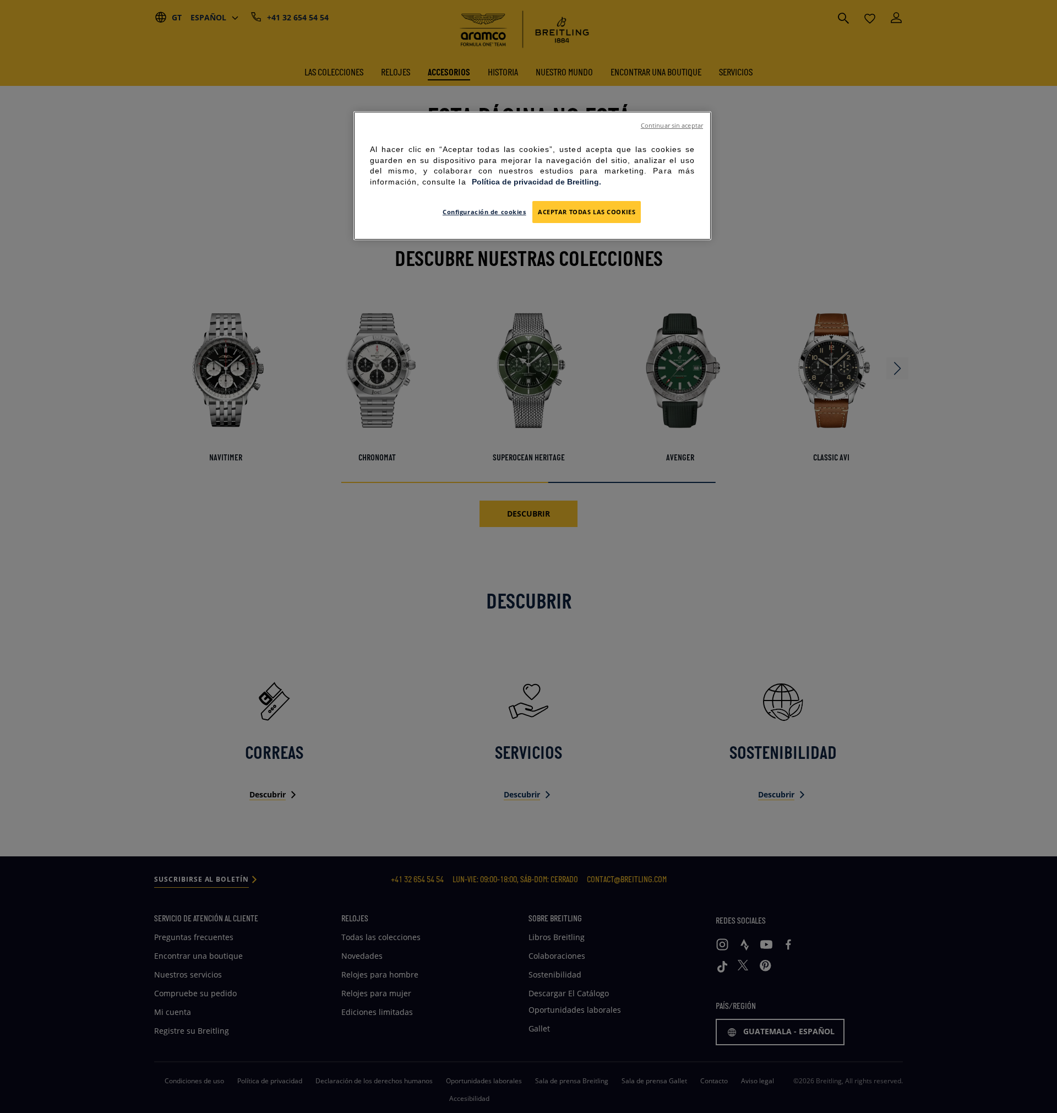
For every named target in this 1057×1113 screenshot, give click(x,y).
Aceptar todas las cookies (586, 212)
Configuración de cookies (484, 212)
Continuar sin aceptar (672, 125)
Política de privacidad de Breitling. (536, 181)
